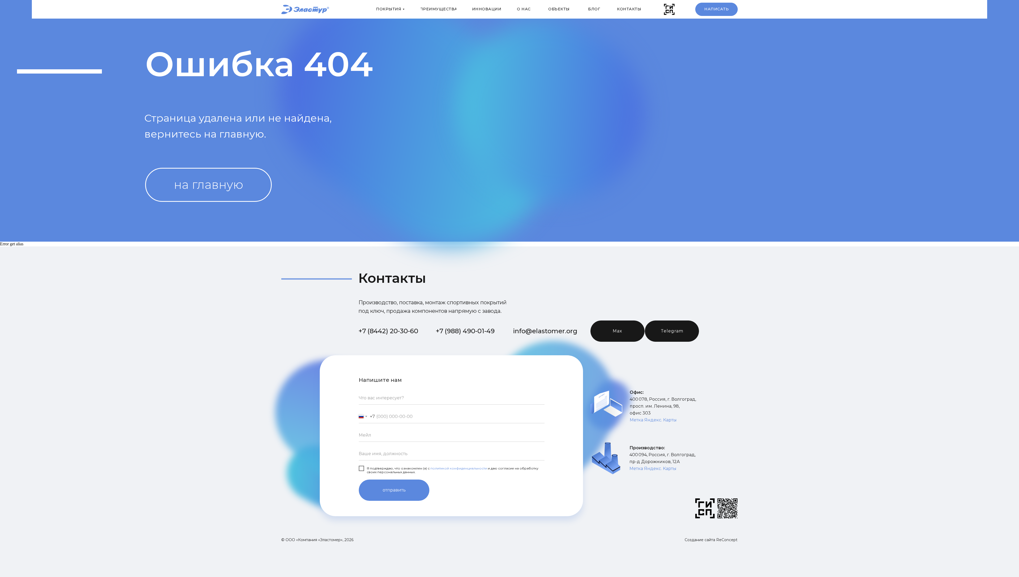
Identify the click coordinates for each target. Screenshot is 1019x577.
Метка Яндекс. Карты (653, 419)
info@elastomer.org (545, 331)
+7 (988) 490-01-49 (465, 331)
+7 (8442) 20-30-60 (388, 331)
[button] (716, 9)
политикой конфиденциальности (458, 468)
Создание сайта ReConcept (711, 539)
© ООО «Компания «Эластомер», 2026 (317, 539)
